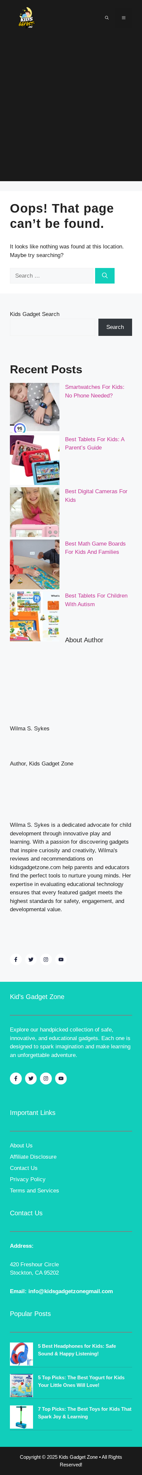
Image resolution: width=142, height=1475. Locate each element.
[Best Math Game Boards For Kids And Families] (34, 566)
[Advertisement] (71, 110)
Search (115, 327)
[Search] (105, 276)
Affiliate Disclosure (33, 1157)
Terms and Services (34, 1190)
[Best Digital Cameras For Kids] (34, 513)
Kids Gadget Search (34, 314)
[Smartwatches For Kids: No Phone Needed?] (34, 409)
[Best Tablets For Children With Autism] (34, 618)
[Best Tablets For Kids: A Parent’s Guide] (34, 461)
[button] (106, 18)
